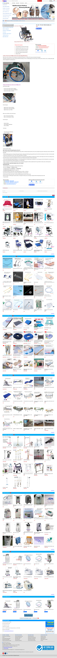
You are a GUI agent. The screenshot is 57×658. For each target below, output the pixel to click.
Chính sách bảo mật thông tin (6, 636)
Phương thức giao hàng (18, 640)
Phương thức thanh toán (18, 637)
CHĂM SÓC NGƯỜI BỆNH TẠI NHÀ (15, 20)
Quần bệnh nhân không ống (16, 355)
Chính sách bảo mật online (31, 639)
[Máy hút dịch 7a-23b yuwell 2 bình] (49, 604)
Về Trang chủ (35, 618)
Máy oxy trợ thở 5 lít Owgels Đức (17, 518)
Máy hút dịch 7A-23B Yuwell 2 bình (48, 563)
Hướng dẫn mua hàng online (32, 638)
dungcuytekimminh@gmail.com (43, 47)
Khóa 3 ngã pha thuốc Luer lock (7, 282)
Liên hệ (3, 637)
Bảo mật (42, 640)
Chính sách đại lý (17, 639)
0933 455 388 (6, 648)
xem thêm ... (53, 313)
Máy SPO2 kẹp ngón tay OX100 (48, 518)
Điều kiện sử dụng (43, 636)
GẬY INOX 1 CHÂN (26, 487)
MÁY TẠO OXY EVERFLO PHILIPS (17, 546)
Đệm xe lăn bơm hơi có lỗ (6, 222)
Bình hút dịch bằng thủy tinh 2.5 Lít (7, 563)
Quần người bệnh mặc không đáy (7, 355)
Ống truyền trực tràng (16, 282)
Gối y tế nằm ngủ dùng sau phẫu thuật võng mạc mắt (7, 342)
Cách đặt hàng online (31, 636)
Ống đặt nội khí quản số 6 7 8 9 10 (17, 268)
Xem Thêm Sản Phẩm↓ (28, 615)
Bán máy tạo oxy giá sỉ (16, 532)
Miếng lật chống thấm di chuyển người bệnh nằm (38, 342)
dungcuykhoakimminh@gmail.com (44, 46)
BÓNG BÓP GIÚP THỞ (37, 546)
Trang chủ (8, 20)
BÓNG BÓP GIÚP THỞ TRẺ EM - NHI (49, 546)
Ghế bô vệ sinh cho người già (27, 250)
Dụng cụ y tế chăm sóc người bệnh (8, 27)
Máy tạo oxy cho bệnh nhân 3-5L (7, 546)
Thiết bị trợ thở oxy (5, 35)
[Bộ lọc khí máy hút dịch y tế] (28, 604)
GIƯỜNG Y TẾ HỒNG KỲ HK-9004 (17, 428)
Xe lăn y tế (23, 20)
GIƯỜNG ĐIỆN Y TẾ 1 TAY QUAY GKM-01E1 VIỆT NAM (28, 429)
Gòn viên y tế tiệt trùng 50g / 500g (48, 268)
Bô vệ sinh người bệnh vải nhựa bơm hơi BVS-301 (48, 342)
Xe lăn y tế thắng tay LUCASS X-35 (48, 222)
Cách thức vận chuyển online (32, 637)
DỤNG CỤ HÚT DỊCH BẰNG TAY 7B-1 (18, 563)
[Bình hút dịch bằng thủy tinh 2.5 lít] (18, 604)
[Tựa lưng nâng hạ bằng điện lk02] (8, 604)
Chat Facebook (32, 182)
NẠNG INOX (14, 487)
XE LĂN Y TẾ (5, 196)
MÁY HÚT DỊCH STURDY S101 (27, 590)
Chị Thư (40, 182)
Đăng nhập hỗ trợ (43, 638)
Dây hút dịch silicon (36, 563)
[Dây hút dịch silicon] (39, 604)
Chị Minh (36, 182)
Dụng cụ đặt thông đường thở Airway (39, 518)
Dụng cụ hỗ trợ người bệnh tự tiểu (38, 222)
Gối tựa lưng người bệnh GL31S (28, 355)
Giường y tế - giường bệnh (7, 30)
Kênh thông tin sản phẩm (44, 639)
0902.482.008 (44, 45)
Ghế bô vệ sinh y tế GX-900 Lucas (48, 236)
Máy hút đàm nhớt (5, 36)
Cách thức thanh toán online (31, 640)
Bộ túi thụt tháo (36, 282)
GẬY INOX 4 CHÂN (5, 487)
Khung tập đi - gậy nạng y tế (7, 33)
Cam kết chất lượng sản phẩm (6, 638)
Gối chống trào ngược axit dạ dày (48, 355)
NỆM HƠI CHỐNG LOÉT (7, 315)
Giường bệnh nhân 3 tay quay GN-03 (49, 387)
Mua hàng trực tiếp (17, 638)
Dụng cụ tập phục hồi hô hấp (27, 518)
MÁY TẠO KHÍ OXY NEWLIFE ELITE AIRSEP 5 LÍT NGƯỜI (38, 532)
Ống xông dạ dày (15, 309)
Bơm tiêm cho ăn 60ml (27, 309)
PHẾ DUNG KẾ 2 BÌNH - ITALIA (28, 546)
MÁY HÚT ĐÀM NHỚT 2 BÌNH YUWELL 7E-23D (17, 577)
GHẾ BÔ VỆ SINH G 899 (6, 250)
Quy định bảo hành (43, 637)
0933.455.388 (40, 45)
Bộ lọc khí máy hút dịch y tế (27, 563)
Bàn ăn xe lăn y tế (15, 236)
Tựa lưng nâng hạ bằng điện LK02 (7, 387)
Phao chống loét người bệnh (27, 341)
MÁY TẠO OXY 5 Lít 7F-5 (47, 532)
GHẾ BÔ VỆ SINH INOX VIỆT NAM (17, 250)
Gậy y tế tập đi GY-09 (5, 473)
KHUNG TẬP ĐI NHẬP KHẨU (16, 473)
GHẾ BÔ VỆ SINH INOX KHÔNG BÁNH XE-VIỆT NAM (38, 250)
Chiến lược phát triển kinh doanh (6, 640)
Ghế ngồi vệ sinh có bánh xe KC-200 (18, 222)
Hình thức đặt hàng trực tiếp (19, 636)
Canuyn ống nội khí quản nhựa (7, 268)
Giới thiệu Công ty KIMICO (5, 639)
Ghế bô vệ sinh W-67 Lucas (48, 250)
